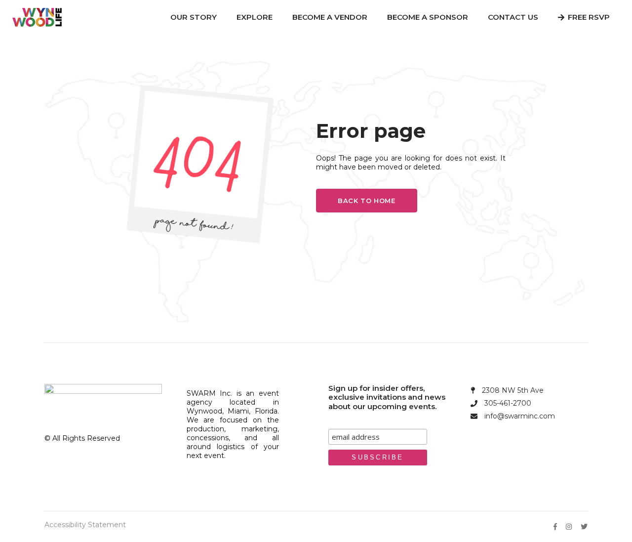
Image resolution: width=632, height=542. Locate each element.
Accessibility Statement (85, 524)
